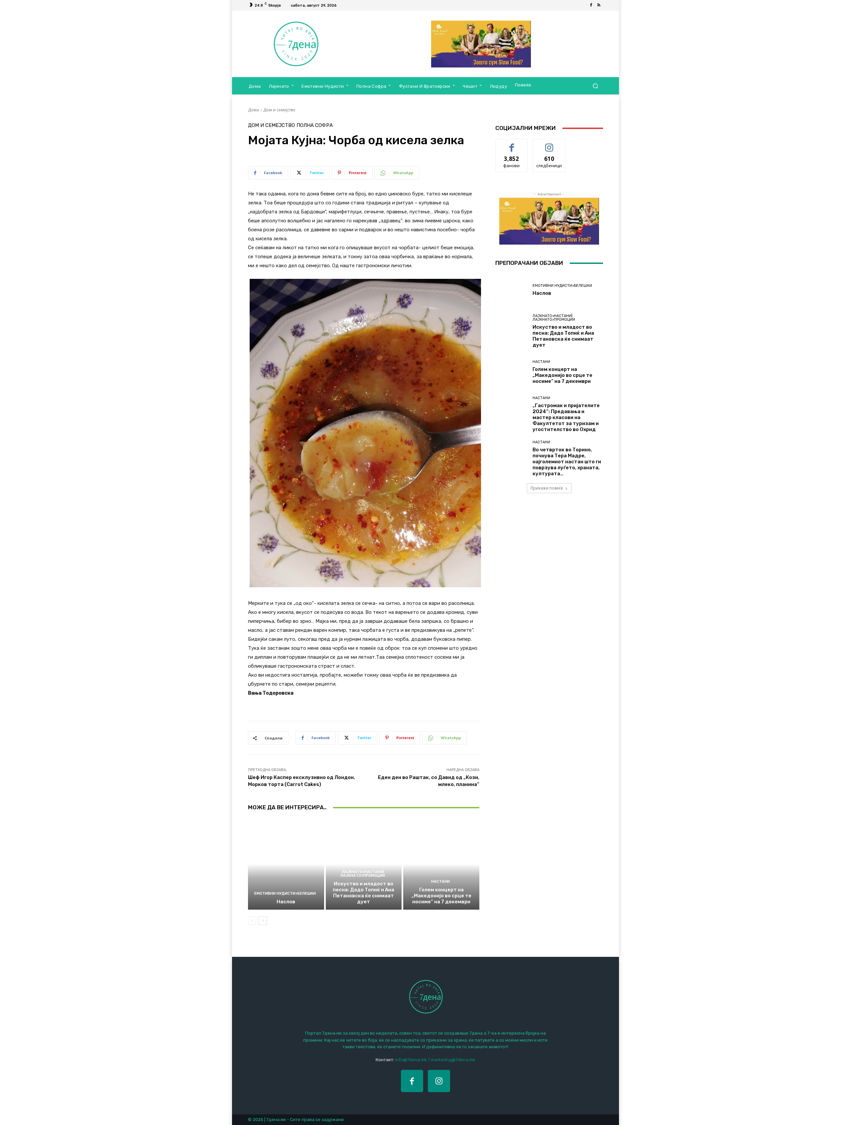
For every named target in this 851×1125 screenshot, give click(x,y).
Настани (440, 881)
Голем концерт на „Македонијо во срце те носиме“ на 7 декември (441, 896)
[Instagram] (439, 1081)
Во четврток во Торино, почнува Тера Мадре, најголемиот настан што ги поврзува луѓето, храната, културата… (567, 462)
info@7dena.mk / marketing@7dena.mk (435, 1059)
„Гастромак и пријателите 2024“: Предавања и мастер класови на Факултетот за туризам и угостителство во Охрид (566, 417)
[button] (595, 86)
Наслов (286, 902)
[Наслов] (286, 863)
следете (549, 144)
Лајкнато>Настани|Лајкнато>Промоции (362, 873)
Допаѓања (511, 144)
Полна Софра (315, 125)
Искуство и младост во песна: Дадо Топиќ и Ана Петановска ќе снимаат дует (363, 893)
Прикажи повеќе (547, 488)
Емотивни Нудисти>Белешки (285, 893)
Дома (253, 110)
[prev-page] (252, 920)
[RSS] (599, 5)
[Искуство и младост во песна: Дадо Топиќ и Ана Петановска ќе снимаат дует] (364, 863)
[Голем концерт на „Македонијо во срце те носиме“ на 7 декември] (441, 863)
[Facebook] (591, 5)
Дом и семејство (279, 110)
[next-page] (263, 920)
